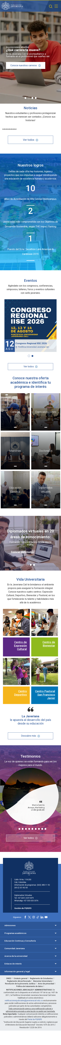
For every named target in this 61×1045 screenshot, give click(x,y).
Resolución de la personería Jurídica (20, 984)
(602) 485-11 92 (43, 885)
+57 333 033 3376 (31, 901)
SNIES (8, 978)
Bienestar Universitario (42, 981)
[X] (29, 917)
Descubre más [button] (28, 735)
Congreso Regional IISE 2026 (31, 343)
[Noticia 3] (8, 129)
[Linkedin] (42, 917)
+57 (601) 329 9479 (26, 898)
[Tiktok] (37, 917)
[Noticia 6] (15, 129)
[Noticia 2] (6, 129)
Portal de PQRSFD (35, 1019)
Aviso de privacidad (46, 984)
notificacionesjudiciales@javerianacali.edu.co (24, 1001)
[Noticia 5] (13, 129)
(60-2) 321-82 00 (21, 888)
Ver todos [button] (28, 139)
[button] (50, 6)
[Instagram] (33, 917)
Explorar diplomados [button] (22, 552)
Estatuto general (20, 978)
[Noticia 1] (3, 129)
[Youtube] (46, 917)
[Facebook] (25, 917)
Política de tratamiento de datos (29, 986)
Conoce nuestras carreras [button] (23, 65)
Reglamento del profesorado (19, 981)
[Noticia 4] (10, 129)
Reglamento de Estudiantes (41, 978)
